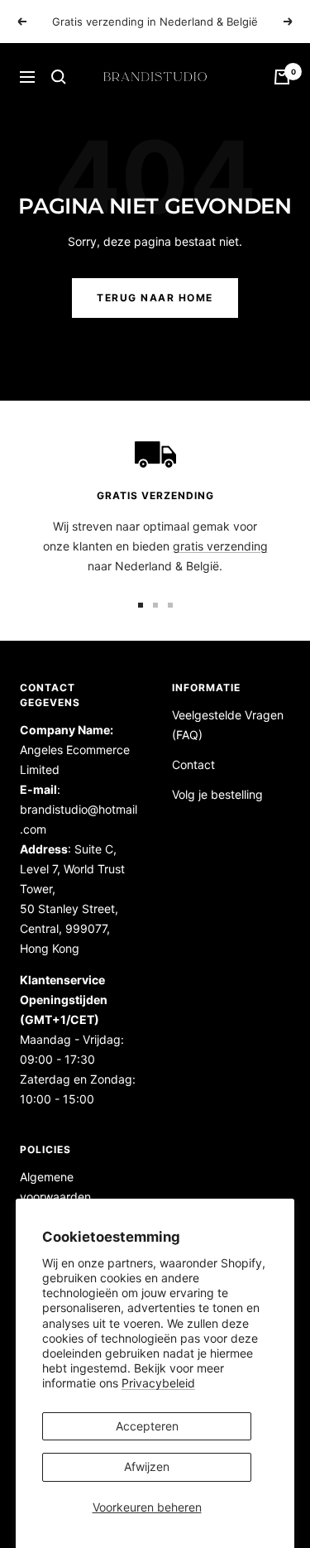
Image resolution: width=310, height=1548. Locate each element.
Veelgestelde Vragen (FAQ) (228, 725)
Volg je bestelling (217, 794)
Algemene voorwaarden (55, 1187)
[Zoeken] (58, 77)
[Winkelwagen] (282, 77)
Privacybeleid (158, 1383)
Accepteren (147, 1426)
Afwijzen (146, 1466)
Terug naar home (155, 297)
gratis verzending (220, 546)
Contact (193, 764)
